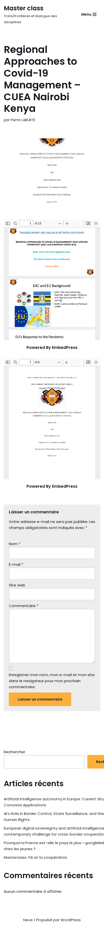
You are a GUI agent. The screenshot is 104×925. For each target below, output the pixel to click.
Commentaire (23, 605)
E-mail (16, 564)
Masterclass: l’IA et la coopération (35, 857)
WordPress (71, 919)
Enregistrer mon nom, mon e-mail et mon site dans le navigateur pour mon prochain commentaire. (52, 680)
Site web (17, 585)
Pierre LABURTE (23, 120)
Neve (28, 919)
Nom (14, 543)
